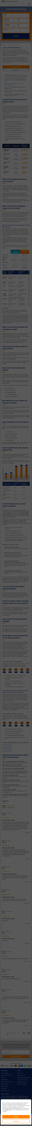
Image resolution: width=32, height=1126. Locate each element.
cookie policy (8, 1109)
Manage (16, 1121)
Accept (16, 1117)
